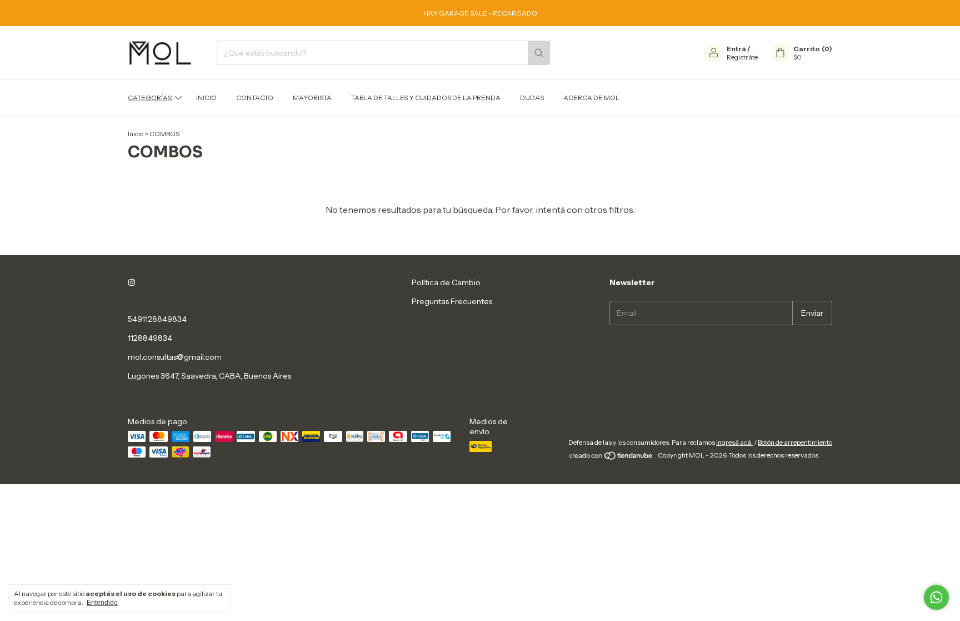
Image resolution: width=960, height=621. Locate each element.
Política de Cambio (446, 282)
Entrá (736, 48)
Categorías (150, 97)
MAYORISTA (312, 97)
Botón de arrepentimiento (795, 442)
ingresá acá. (734, 442)
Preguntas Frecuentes (452, 301)
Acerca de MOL (591, 97)
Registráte (742, 57)
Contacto (254, 97)
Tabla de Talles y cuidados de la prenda (426, 97)
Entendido (102, 603)
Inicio (206, 97)
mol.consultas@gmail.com (175, 357)
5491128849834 (157, 319)
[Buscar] (539, 53)
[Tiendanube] (611, 458)
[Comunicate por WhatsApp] (936, 597)
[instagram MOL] (132, 282)
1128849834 (150, 338)
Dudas (532, 97)
